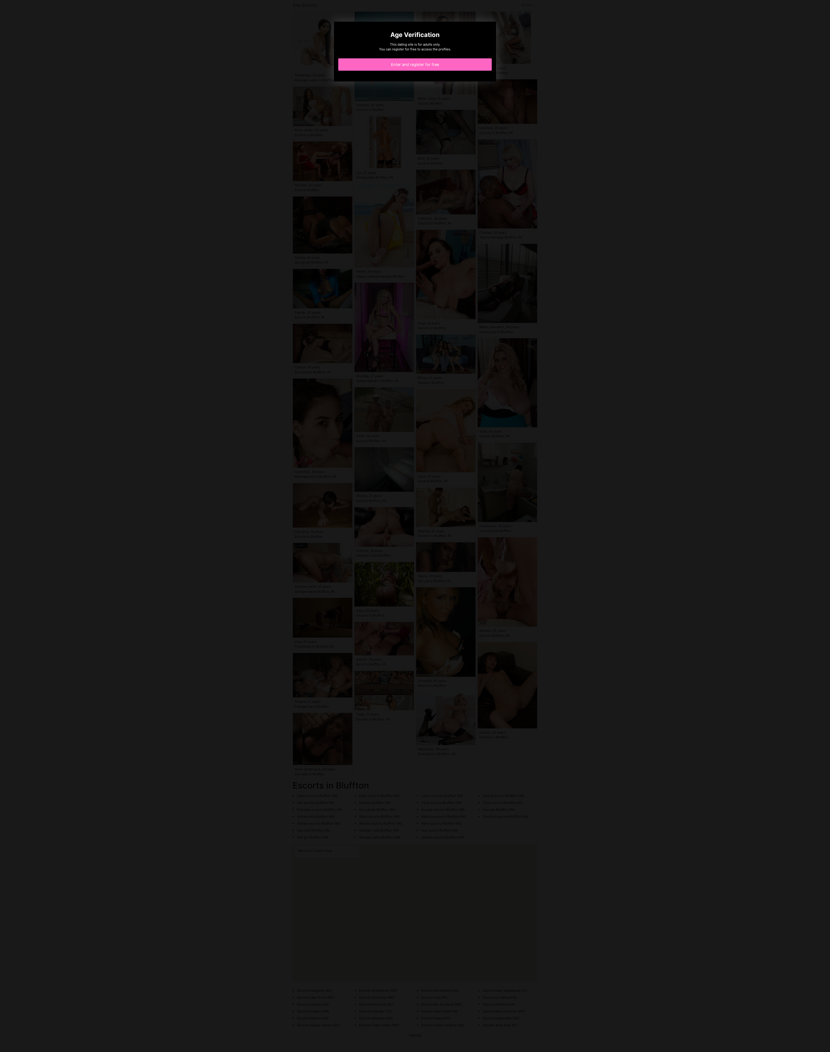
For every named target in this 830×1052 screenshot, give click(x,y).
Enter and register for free (415, 64)
